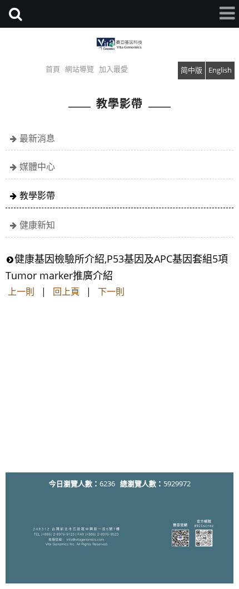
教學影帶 (37, 195)
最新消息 (37, 138)
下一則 (111, 291)
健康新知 (37, 225)
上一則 (21, 291)
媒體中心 (37, 166)
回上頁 (66, 291)
